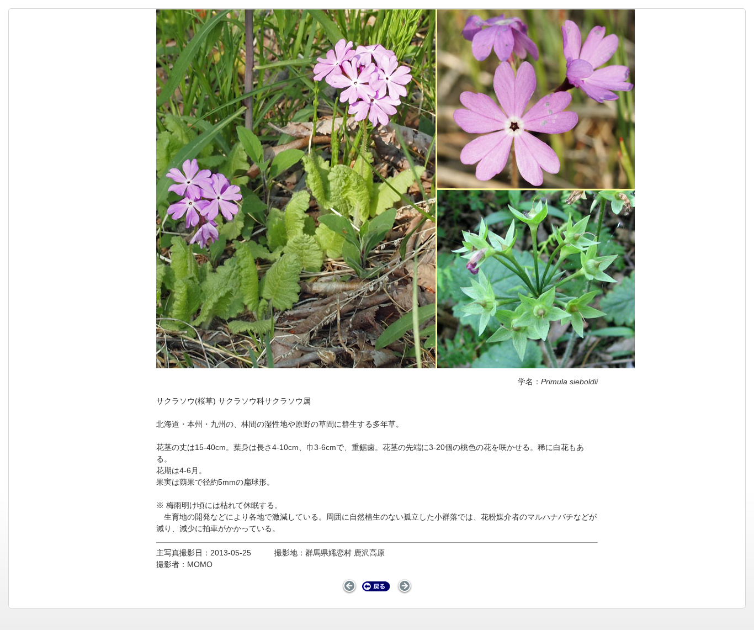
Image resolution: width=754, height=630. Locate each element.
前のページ (350, 586)
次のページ (405, 586)
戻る (376, 586)
